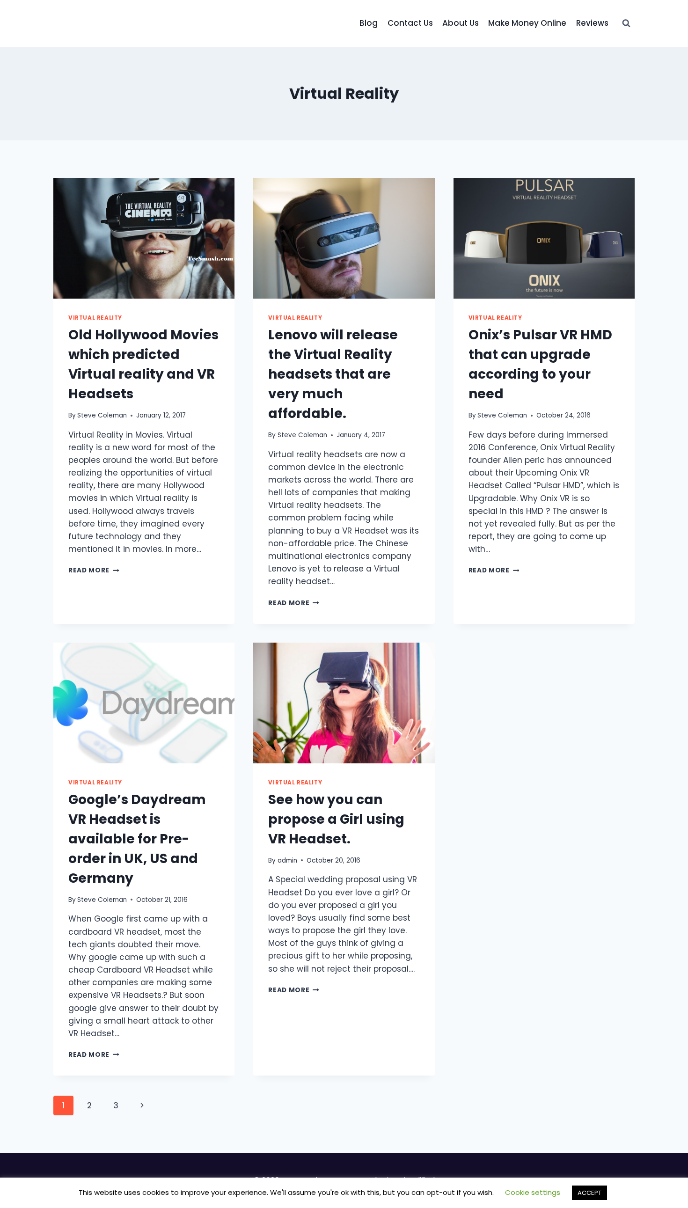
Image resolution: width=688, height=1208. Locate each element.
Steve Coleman (102, 415)
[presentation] (143, 238)
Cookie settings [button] (532, 1192)
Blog (368, 23)
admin (287, 860)
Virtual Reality (95, 318)
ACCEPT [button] (589, 1192)
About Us (460, 23)
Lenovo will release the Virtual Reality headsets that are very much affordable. (333, 374)
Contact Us (410, 23)
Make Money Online (527, 23)
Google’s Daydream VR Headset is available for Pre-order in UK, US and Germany (137, 839)
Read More (93, 570)
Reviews (592, 23)
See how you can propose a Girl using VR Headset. (336, 819)
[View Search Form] (626, 23)
